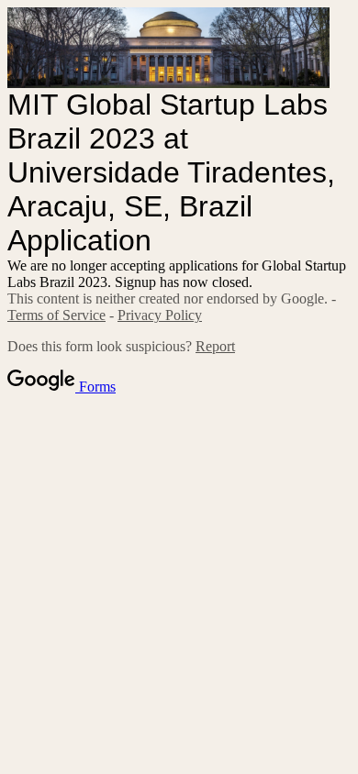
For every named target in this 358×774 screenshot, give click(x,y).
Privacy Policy (159, 315)
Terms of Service (56, 315)
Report (215, 346)
